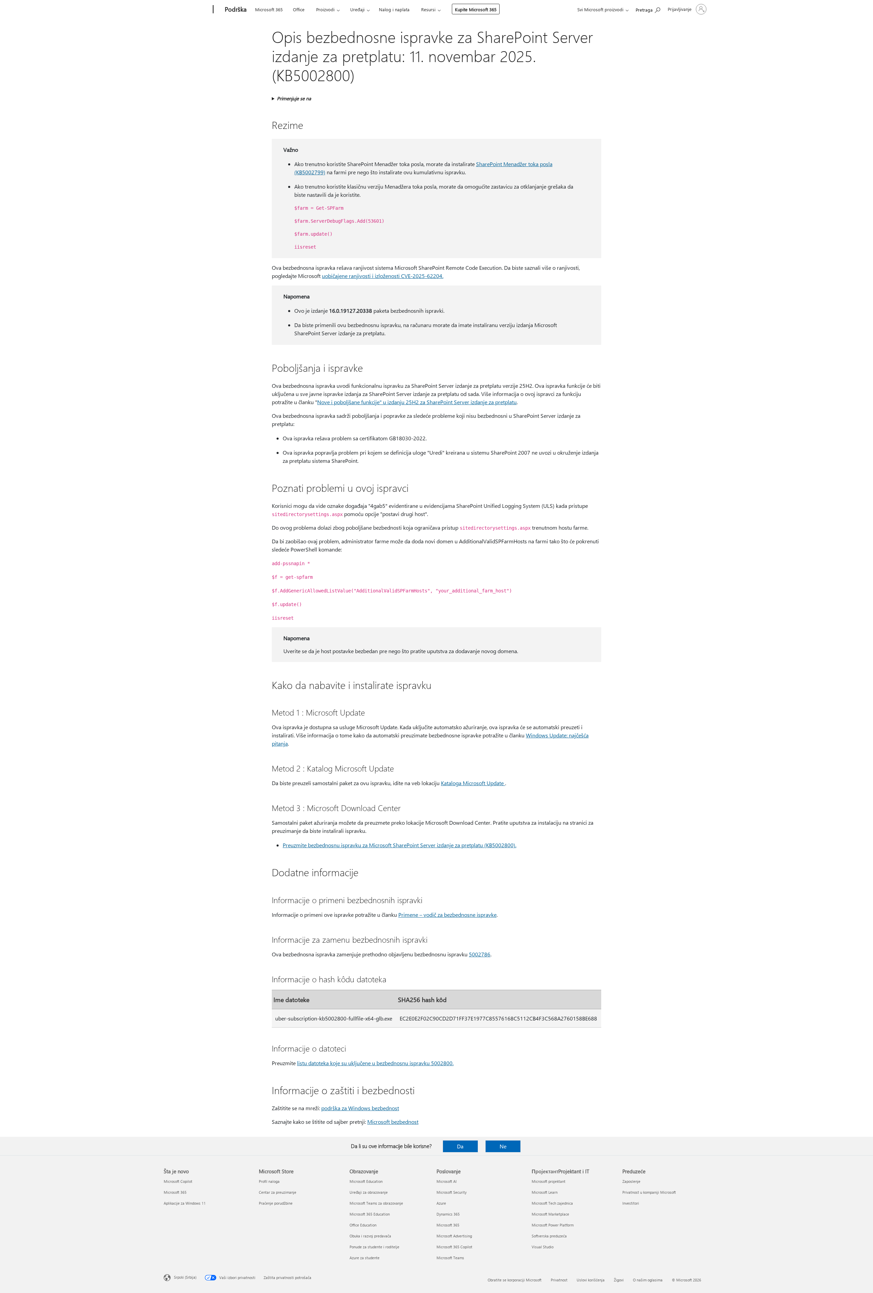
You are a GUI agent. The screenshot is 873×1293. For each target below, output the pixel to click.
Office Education (363, 1225)
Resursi (428, 9)
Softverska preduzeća (549, 1235)
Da (460, 1146)
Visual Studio (542, 1246)
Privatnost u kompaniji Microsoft (649, 1192)
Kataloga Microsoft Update (473, 783)
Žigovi (619, 1279)
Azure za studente (365, 1257)
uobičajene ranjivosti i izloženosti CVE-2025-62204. (382, 275)
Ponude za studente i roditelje (374, 1246)
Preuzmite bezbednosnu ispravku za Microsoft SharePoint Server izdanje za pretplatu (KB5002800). (399, 845)
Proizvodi (325, 9)
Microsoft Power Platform (553, 1225)
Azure (441, 1203)
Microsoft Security (451, 1192)
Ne (503, 1146)
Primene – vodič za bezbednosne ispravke (447, 914)
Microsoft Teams (450, 1257)
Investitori (630, 1203)
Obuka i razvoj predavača (370, 1235)
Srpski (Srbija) (185, 1277)
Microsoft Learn (545, 1192)
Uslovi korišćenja (591, 1279)
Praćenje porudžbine (276, 1203)
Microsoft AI (446, 1181)
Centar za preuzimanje (277, 1192)
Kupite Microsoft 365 (476, 9)
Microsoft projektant (548, 1181)
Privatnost (559, 1279)
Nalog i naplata (394, 9)
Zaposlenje (631, 1181)
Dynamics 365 (448, 1214)
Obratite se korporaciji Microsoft (515, 1279)
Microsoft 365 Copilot (454, 1246)
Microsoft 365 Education (370, 1214)
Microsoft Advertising (454, 1235)
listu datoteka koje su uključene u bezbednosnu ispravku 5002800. (375, 1063)
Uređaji (357, 9)
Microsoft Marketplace (550, 1214)
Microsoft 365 (269, 9)
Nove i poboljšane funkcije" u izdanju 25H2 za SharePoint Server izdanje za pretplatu (417, 402)
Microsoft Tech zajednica (552, 1203)
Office (299, 9)
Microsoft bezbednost (392, 1121)
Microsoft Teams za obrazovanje (376, 1203)
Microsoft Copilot (178, 1181)
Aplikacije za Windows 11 (185, 1203)
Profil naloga (269, 1181)
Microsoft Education (366, 1181)
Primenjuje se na (294, 98)
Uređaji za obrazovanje (369, 1192)
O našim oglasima (648, 1279)
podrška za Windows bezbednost (360, 1108)
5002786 (479, 954)
